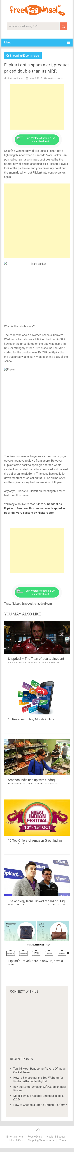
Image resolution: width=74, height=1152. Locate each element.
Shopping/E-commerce (24, 55)
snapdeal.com (43, 603)
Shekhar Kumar (15, 78)
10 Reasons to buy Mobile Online (31, 719)
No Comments (55, 78)
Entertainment (14, 1136)
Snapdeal (27, 603)
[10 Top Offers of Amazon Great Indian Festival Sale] (37, 817)
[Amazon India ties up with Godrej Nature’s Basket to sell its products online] (37, 757)
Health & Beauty (56, 1136)
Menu (7, 42)
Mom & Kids (16, 1140)
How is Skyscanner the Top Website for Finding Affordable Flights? (38, 1079)
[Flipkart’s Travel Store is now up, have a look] (37, 938)
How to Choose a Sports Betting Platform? (40, 1105)
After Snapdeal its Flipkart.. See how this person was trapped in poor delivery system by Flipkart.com (34, 508)
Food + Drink (35, 1136)
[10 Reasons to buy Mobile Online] (37, 696)
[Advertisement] (37, 107)
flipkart (15, 603)
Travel (62, 1140)
